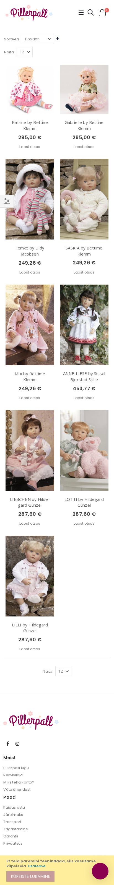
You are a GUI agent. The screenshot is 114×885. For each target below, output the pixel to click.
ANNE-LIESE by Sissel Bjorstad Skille (84, 376)
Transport (12, 821)
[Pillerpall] (29, 13)
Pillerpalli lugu (16, 768)
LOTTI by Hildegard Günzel (84, 502)
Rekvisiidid (13, 775)
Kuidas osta (14, 807)
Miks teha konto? (18, 782)
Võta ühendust (16, 789)
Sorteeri (11, 39)
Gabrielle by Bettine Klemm (84, 125)
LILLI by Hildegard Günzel (30, 628)
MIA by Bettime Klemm (30, 376)
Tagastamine (15, 829)
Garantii (10, 836)
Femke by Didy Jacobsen (30, 251)
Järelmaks (13, 814)
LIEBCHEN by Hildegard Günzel (30, 502)
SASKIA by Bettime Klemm (84, 251)
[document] (57, 870)
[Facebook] (7, 744)
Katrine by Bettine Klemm (30, 125)
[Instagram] (18, 744)
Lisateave (37, 866)
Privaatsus (12, 843)
